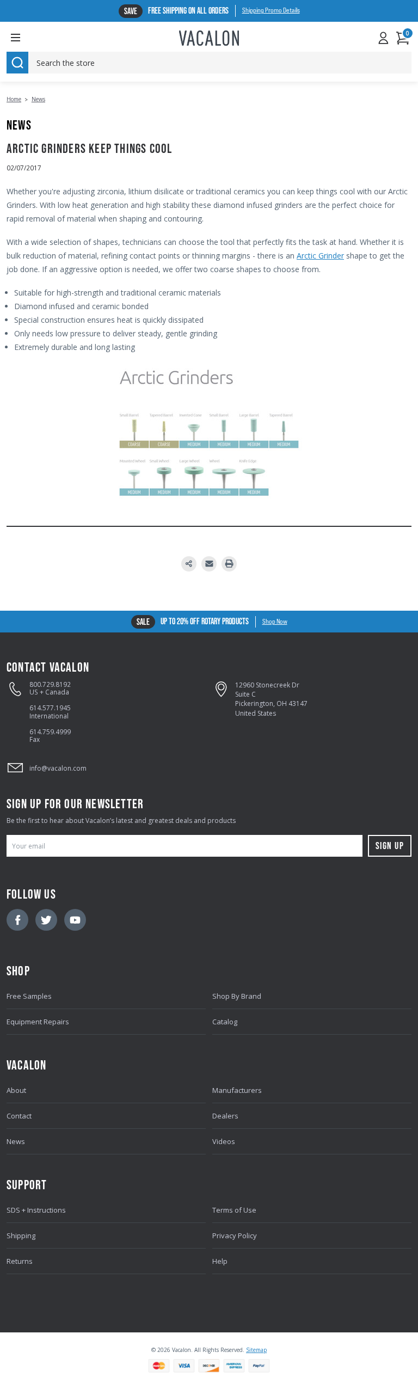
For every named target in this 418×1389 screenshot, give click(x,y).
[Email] (209, 563)
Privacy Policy (234, 1235)
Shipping (21, 1235)
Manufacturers (237, 1090)
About (16, 1090)
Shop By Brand (236, 996)
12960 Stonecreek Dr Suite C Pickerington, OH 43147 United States (271, 699)
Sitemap (256, 1350)
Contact (19, 1116)
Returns (20, 1261)
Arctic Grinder (320, 255)
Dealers (225, 1116)
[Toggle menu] (23, 37)
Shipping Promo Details (271, 10)
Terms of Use (234, 1210)
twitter (46, 920)
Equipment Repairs (38, 1022)
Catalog (224, 1022)
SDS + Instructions (36, 1210)
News (16, 1141)
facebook (17, 920)
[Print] (229, 563)
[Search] (17, 62)
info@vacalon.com (58, 768)
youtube (75, 920)
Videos (223, 1141)
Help (220, 1261)
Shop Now (274, 621)
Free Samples (29, 996)
